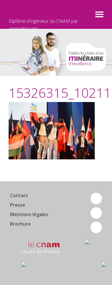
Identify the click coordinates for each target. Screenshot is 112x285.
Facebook (96, 198)
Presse (17, 204)
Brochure (20, 224)
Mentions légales (29, 214)
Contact (19, 195)
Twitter (96, 213)
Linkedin (96, 227)
